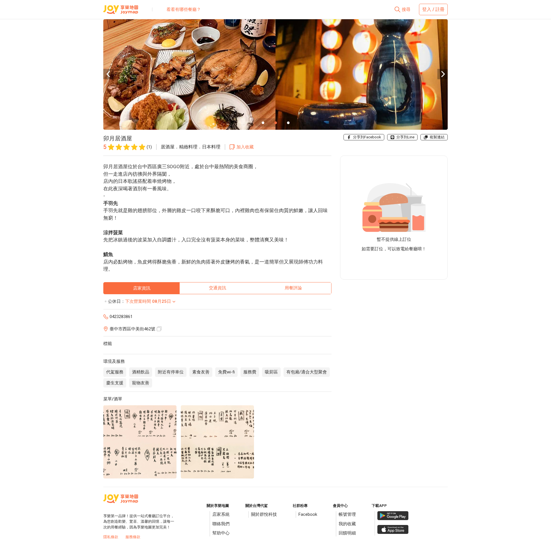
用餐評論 (293, 287)
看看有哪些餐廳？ (183, 9)
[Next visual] (442, 74)
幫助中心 (221, 533)
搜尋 (406, 9)
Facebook (307, 514)
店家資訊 (141, 288)
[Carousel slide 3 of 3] (288, 123)
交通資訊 (217, 287)
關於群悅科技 (264, 514)
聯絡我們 (221, 523)
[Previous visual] (108, 74)
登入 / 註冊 (433, 9)
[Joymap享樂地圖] (120, 12)
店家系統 (221, 514)
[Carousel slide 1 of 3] (263, 123)
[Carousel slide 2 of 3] (275, 123)
